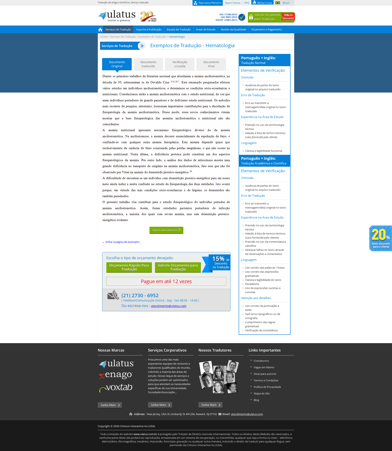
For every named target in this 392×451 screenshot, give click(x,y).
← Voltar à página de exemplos (121, 242)
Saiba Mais (108, 405)
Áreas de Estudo (206, 29)
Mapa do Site (262, 393)
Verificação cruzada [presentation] (180, 64)
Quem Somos (232, 2)
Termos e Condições (266, 380)
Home (100, 29)
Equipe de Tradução (179, 29)
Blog (256, 400)
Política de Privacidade (267, 387)
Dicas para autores (265, 374)
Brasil (286, 2)
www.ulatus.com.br (145, 434)
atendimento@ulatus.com (168, 306)
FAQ (246, 2)
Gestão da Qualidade (233, 29)
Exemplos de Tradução (152, 36)
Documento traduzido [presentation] (148, 64)
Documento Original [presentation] (117, 64)
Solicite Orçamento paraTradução (178, 267)
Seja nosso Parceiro (210, 2)
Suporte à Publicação (149, 29)
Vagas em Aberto (264, 367)
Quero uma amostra (165, 230)
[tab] (117, 64)
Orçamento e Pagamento (266, 29)
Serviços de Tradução (118, 29)
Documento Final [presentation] (211, 64)
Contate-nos (261, 361)
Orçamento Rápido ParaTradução (129, 267)
